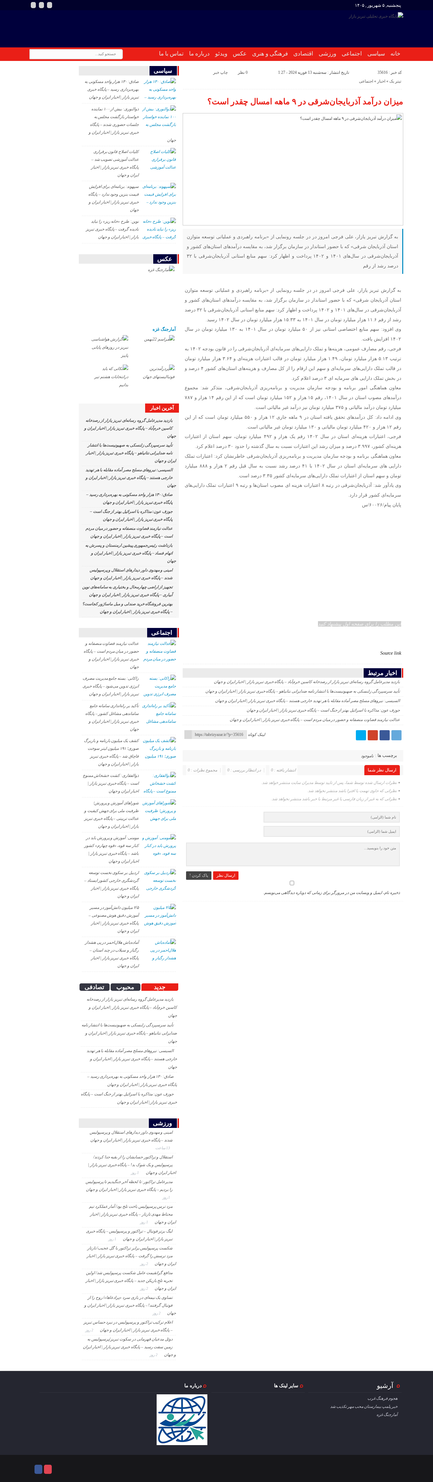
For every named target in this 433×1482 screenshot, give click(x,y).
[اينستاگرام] (33, 5)
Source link (390, 653)
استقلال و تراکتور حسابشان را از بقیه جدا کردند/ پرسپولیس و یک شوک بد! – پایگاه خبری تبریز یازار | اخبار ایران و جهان (132, 1165)
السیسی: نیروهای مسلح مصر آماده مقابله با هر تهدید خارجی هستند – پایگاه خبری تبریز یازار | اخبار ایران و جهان (307, 700)
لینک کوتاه (256, 734)
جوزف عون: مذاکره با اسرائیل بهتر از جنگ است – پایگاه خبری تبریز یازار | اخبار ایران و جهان (323, 710)
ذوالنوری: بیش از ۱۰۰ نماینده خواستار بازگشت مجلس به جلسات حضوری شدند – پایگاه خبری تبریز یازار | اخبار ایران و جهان (132, 125)
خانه (395, 53)
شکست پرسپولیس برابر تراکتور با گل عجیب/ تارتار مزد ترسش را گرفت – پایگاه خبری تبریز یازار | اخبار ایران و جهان (131, 1256)
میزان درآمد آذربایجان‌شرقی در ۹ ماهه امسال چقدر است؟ (305, 101)
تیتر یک (395, 81)
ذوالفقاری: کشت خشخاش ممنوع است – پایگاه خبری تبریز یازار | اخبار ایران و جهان (111, 783)
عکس (240, 53)
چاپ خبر (220, 72)
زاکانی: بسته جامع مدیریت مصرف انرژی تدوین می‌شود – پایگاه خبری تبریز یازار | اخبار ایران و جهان (111, 686)
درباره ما (199, 53)
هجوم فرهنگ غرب (382, 1398)
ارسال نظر (225, 875)
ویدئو (221, 53)
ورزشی (327, 53)
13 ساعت (163, 1148)
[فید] (49, 5)
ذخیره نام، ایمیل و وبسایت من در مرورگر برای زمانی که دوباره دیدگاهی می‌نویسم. (331, 892)
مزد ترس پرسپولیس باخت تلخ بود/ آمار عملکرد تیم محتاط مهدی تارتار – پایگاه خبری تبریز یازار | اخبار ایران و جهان (132, 1214)
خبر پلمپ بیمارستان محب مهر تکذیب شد (363, 1406)
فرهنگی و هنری (270, 53)
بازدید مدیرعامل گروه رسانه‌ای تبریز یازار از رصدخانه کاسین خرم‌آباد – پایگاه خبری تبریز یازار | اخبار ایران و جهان (307, 681)
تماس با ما (171, 53)
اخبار (381, 81)
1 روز (135, 1173)
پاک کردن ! (198, 875)
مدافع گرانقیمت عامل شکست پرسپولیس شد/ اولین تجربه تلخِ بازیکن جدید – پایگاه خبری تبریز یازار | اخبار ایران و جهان (131, 1280)
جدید (159, 987)
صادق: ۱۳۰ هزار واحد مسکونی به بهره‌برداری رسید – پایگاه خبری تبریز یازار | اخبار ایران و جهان (112, 89)
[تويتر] (361, 735)
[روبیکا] (41, 5)
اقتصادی (303, 53)
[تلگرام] (396, 735)
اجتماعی (352, 53)
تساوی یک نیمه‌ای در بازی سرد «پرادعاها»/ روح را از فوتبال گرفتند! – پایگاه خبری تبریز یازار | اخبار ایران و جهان (130, 1305)
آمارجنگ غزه (164, 329)
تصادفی (94, 987)
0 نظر (243, 72)
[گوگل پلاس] (373, 735)
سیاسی (376, 53)
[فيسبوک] (385, 735)
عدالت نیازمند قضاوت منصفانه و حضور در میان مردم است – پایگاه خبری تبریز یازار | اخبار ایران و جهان (315, 719)
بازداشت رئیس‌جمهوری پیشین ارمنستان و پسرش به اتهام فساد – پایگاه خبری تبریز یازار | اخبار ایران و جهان (130, 553)
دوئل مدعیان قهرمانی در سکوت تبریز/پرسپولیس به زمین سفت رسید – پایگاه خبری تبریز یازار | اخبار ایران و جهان (129, 1347)
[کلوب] (48, 1469)
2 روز (144, 1264)
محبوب (125, 987)
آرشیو (385, 1385)
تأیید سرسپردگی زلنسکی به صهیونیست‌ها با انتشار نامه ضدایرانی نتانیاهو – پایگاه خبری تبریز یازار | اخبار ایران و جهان (302, 691)
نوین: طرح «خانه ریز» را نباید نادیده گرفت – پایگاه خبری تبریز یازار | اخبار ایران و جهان (112, 229)
